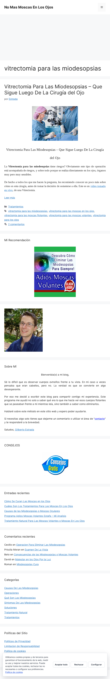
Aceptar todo (61, 664)
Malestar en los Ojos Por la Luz (33, 559)
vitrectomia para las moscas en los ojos (71, 211)
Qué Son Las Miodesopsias (20, 597)
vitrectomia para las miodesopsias (27, 211)
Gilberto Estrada (24, 429)
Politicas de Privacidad (17, 641)
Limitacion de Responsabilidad (22, 646)
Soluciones (10, 607)
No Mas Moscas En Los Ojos (28, 7)
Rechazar (79, 664)
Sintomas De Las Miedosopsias (22, 602)
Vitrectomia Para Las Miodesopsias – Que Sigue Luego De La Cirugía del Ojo (53, 89)
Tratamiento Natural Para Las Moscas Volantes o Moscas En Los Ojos (44, 520)
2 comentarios (16, 224)
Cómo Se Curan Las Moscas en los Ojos (27, 501)
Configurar (96, 664)
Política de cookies (15, 651)
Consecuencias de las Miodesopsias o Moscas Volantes (46, 554)
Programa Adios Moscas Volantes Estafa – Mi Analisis (35, 516)
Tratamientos (15, 206)
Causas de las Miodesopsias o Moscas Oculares (32, 511)
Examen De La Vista (36, 549)
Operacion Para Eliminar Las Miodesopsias (40, 544)
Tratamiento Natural (15, 612)
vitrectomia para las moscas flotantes (25, 215)
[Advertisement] (55, 36)
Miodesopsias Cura (28, 564)
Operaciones (11, 593)
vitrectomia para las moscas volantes (70, 215)
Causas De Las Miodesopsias (21, 588)
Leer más (9, 197)
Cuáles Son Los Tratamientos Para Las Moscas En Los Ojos (38, 506)
